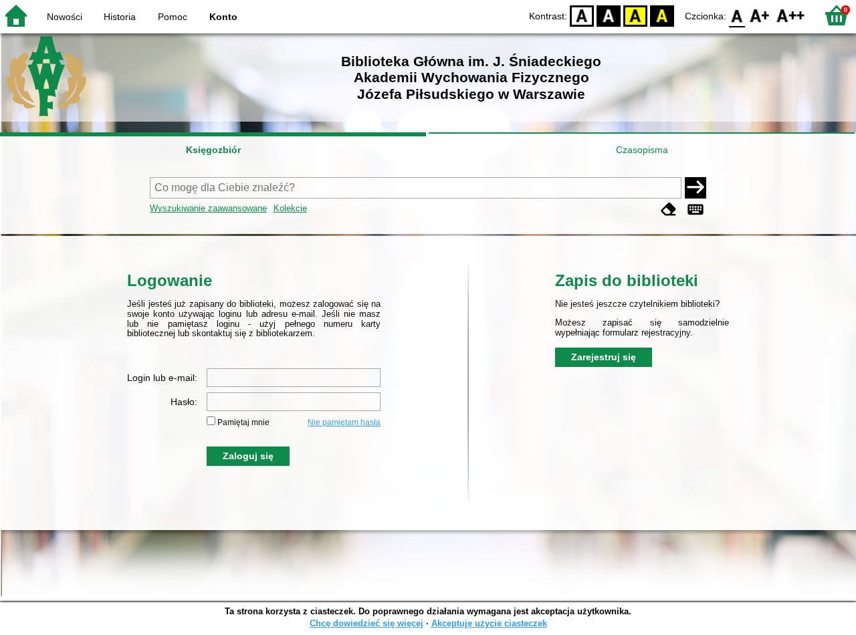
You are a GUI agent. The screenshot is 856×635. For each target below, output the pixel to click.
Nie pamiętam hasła (344, 422)
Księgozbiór (213, 149)
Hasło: (184, 401)
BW (608, 15)
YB (635, 15)
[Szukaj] (695, 188)
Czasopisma (642, 149)
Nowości (64, 16)
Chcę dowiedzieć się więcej (366, 623)
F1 (760, 15)
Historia (120, 16)
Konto (223, 16)
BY (662, 15)
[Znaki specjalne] (695, 209)
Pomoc (172, 16)
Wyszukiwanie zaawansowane (208, 208)
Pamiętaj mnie (243, 422)
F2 (790, 15)
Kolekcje (290, 208)
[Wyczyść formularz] (668, 209)
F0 (737, 15)
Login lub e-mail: (162, 377)
